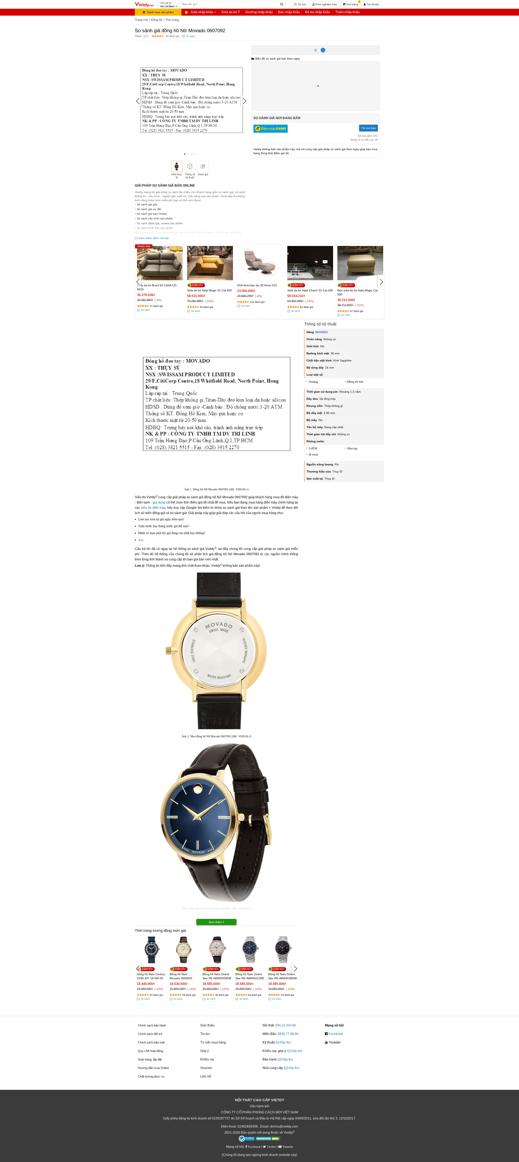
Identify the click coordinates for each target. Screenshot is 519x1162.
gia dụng (159, 502)
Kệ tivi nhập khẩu (317, 12)
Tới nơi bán (368, 128)
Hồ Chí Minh (269, 47)
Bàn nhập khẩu (289, 12)
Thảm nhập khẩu (347, 12)
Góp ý (204, 1051)
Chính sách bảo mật (151, 1042)
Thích (138, 36)
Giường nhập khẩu (259, 12)
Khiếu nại (207, 1059)
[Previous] (138, 100)
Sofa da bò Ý (230, 12)
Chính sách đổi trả (150, 1034)
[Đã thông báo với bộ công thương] (247, 1139)
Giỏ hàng (352, 3)
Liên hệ (205, 1076)
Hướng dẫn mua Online (153, 1068)
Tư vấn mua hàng (213, 1042)
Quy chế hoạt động (150, 1051)
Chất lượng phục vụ (151, 1076)
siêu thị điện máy (153, 507)
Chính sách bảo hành (152, 1025)
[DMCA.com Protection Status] (267, 1139)
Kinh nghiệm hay (326, 4)
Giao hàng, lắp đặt (150, 1059)
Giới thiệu (207, 1025)
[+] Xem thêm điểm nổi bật (152, 238)
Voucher (206, 1068)
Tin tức (301, 4)
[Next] (244, 100)
